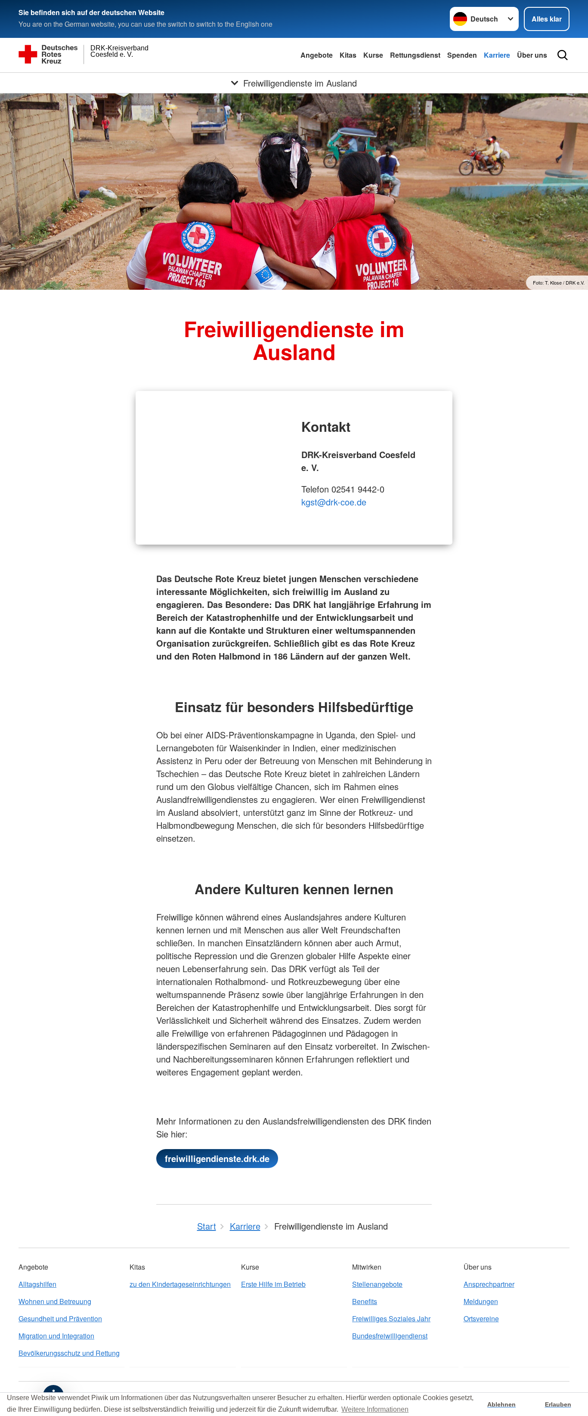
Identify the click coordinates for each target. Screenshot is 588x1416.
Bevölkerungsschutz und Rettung (69, 1353)
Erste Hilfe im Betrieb (273, 1284)
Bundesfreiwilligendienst (389, 1336)
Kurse (373, 55)
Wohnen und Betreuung (55, 1301)
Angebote (316, 55)
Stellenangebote (377, 1284)
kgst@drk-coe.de (333, 502)
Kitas (348, 55)
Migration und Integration (56, 1336)
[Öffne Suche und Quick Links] (562, 55)
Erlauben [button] (558, 1404)
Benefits (364, 1301)
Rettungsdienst (415, 55)
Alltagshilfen (37, 1284)
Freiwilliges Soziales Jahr (391, 1318)
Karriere (497, 55)
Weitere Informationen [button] (375, 1409)
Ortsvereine (481, 1318)
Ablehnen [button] (501, 1404)
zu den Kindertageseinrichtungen (180, 1284)
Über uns (532, 55)
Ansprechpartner (489, 1284)
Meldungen (481, 1301)
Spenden (462, 55)
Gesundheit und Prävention (60, 1318)
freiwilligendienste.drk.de (217, 1158)
